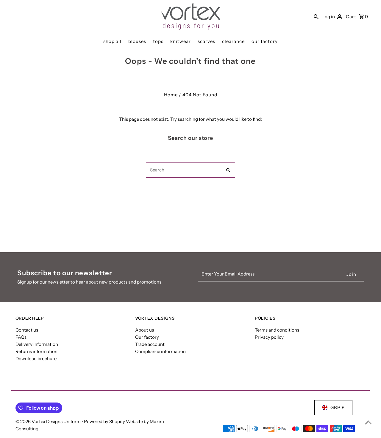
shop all (112, 41)
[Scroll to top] (368, 422)
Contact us (26, 330)
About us (144, 330)
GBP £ (337, 407)
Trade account (150, 344)
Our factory (147, 337)
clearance (233, 41)
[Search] (316, 16)
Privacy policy (269, 337)
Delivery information (36, 344)
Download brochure (36, 358)
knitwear (180, 41)
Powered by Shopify (104, 421)
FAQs (20, 337)
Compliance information (160, 351)
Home (171, 94)
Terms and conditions (277, 330)
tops (158, 41)
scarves (206, 41)
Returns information (36, 351)
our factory (265, 41)
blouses (137, 41)
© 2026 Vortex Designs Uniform (48, 421)
